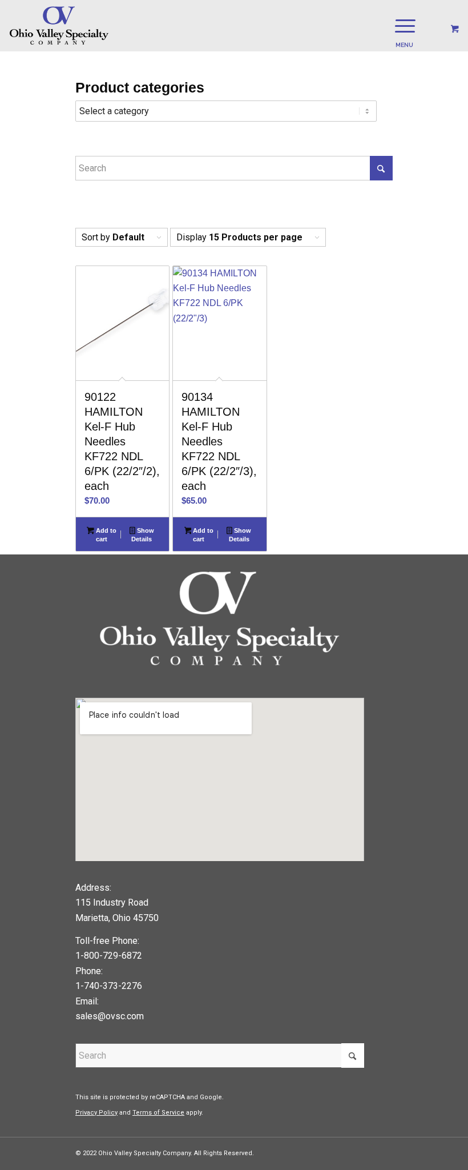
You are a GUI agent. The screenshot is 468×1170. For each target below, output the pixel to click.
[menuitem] (403, 25)
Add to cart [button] (105, 534)
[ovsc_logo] (59, 25)
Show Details (142, 534)
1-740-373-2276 (108, 985)
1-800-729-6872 (108, 955)
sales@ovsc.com (109, 1016)
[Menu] (399, 25)
